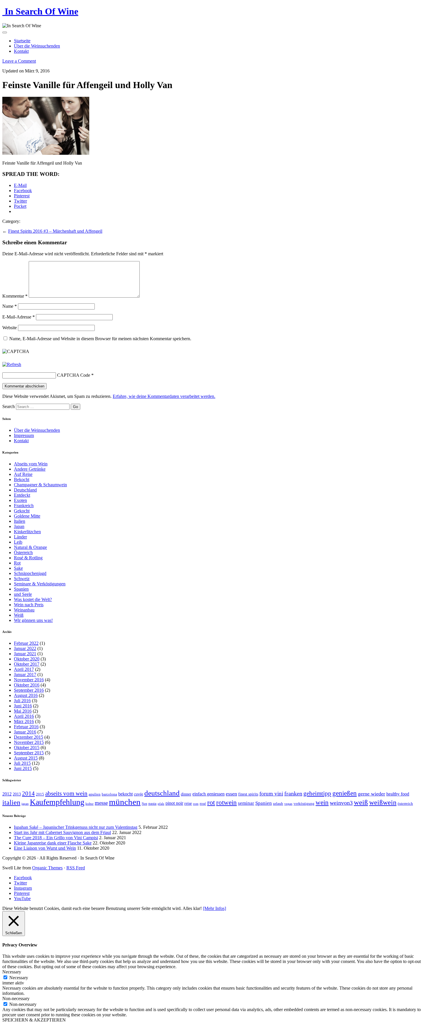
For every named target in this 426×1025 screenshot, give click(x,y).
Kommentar (15, 296)
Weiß (18, 615)
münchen (125, 801)
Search (8, 406)
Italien (19, 521)
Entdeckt (22, 495)
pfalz (161, 803)
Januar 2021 (25, 653)
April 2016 (24, 716)
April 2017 (24, 669)
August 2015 (26, 757)
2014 (28, 793)
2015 (40, 794)
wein (322, 802)
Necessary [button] (11, 971)
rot (211, 802)
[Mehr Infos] (214, 908)
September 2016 (29, 690)
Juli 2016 (22, 700)
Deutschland (25, 489)
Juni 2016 (23, 705)
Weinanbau (24, 609)
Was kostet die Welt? (33, 599)
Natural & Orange (30, 547)
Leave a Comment (19, 61)
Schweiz (22, 578)
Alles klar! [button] (192, 908)
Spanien (21, 589)
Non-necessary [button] (16, 998)
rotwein (226, 802)
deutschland (162, 793)
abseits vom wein (66, 793)
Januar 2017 (25, 674)
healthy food (397, 793)
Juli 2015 (22, 763)
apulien (95, 794)
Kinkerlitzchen (27, 531)
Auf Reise (23, 474)
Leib (18, 542)
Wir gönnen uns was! (33, 620)
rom (196, 803)
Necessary (18, 977)
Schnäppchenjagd (30, 573)
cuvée (138, 794)
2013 (17, 794)
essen (231, 794)
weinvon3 (341, 803)
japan (25, 803)
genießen (344, 793)
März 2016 (24, 721)
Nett (144, 803)
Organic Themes (47, 867)
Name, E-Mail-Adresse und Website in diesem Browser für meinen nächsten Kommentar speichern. (100, 338)
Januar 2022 (25, 648)
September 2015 (29, 752)
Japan (19, 526)
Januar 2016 (25, 731)
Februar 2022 (26, 643)
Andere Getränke (29, 469)
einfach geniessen (208, 793)
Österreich (23, 552)
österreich (405, 804)
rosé (203, 804)
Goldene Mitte (27, 516)
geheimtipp (317, 793)
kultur (89, 803)
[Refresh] (11, 364)
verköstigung (304, 804)
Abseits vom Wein (31, 463)
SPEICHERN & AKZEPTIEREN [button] (34, 1019)
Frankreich (24, 505)
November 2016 (29, 679)
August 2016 (26, 695)
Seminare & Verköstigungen (39, 583)
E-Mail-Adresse (18, 316)
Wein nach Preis (28, 604)
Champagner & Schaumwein (40, 484)
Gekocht (22, 510)
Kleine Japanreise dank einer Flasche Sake (53, 842)
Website (9, 327)
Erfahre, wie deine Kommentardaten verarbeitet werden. (164, 396)
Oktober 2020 (26, 658)
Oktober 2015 (26, 747)
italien (11, 802)
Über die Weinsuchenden (37, 45)
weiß (361, 802)
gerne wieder (371, 794)
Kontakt (21, 51)
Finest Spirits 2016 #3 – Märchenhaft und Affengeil (55, 231)
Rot (17, 562)
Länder (20, 536)
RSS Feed (75, 867)
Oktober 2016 (26, 684)
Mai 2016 (23, 711)
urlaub (278, 804)
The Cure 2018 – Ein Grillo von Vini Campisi (56, 837)
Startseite (22, 40)
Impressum (24, 435)
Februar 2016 (26, 726)
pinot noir (174, 803)
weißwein (382, 802)
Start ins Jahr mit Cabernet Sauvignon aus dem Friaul (62, 832)
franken (293, 793)
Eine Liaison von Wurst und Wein (45, 848)
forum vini (271, 794)
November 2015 (29, 742)
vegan (288, 803)
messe (101, 803)
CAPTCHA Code (73, 375)
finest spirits (248, 794)
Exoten (20, 500)
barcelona (109, 794)
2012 (7, 793)
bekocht (125, 793)
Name (9, 306)
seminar (246, 803)
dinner (186, 794)
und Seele (23, 594)
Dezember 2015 (28, 737)
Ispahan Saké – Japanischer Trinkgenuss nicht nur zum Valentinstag (75, 827)
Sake (18, 568)
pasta (152, 804)
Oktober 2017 (26, 664)
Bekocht (21, 479)
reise (188, 803)
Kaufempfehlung (57, 802)
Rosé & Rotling (28, 557)
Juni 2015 (23, 768)
